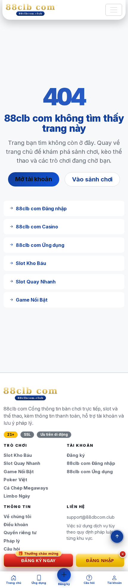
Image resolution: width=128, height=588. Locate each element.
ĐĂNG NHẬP (100, 560)
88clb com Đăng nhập (91, 463)
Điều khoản (16, 524)
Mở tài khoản (33, 179)
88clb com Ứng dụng (90, 471)
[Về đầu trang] (117, 536)
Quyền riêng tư (20, 532)
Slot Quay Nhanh (22, 463)
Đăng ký (76, 455)
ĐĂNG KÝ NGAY (38, 558)
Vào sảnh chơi (92, 179)
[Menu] (113, 10)
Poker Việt (15, 479)
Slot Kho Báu (18, 455)
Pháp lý (12, 541)
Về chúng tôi (17, 516)
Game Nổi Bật (19, 471)
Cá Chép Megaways (26, 488)
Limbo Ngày (17, 496)
